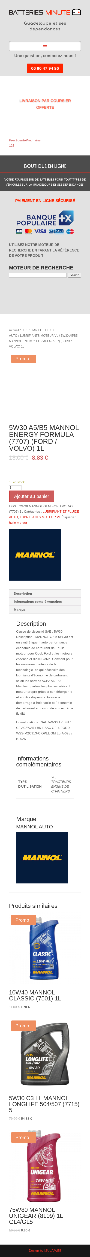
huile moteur (18, 522)
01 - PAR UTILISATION (12, 289)
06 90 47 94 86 (45, 68)
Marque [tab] (20, 609)
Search (74, 275)
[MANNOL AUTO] (35, 555)
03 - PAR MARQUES (21, 289)
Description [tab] (23, 593)
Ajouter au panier (31, 496)
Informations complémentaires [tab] (38, 601)
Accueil (14, 330)
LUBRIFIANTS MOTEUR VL (39, 335)
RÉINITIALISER (50, 289)
